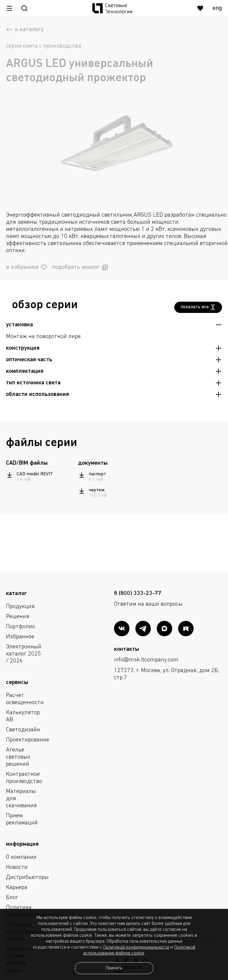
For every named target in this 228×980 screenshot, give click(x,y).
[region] (39, 477)
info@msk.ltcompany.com (146, 660)
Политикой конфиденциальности (136, 947)
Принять (114, 968)
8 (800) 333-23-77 (137, 594)
